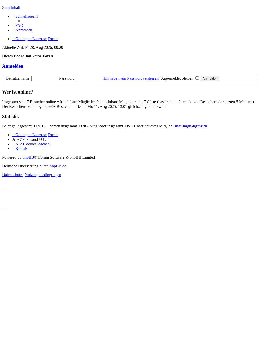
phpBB (28, 157)
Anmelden (12, 66)
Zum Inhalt (11, 7)
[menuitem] (17, 25)
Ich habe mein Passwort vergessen (131, 78)
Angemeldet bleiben (177, 78)
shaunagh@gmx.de (191, 126)
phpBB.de (58, 166)
